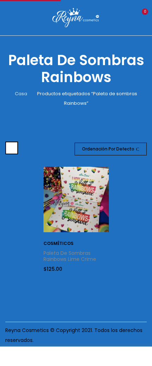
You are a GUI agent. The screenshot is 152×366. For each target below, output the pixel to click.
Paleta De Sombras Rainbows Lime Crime (69, 256)
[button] (140, 17)
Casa (21, 93)
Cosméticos (58, 243)
